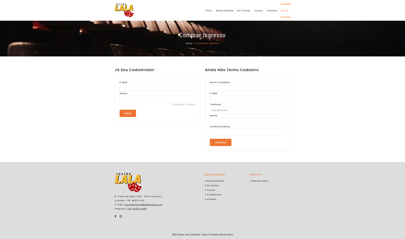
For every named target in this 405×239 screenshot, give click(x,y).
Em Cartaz (243, 10)
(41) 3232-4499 (136, 208)
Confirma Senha (220, 126)
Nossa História (225, 10)
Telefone (215, 104)
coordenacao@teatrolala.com (143, 204)
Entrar (285, 10)
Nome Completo (220, 82)
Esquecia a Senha (183, 104)
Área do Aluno (260, 180)
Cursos (258, 10)
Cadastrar (221, 142)
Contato (272, 10)
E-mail (123, 82)
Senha (123, 93)
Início (208, 10)
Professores (214, 194)
